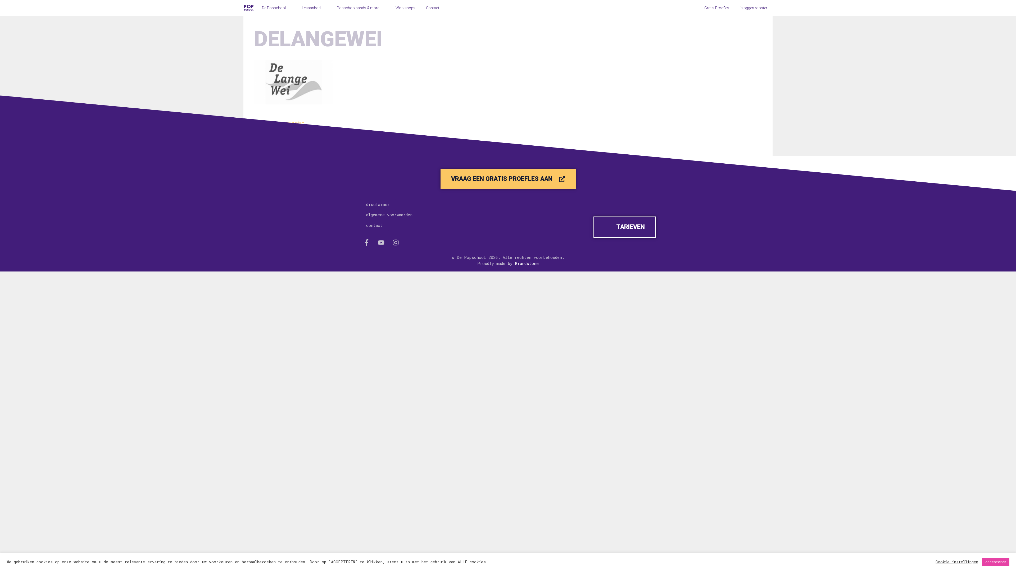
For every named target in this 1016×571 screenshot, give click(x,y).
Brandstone (527, 263)
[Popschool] (249, 8)
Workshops (405, 8)
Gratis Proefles (716, 8)
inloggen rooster (753, 8)
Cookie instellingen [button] (957, 562)
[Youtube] (381, 242)
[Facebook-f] (366, 242)
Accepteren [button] (995, 561)
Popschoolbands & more (358, 8)
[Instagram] (395, 242)
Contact (432, 8)
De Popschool (274, 8)
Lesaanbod (311, 8)
